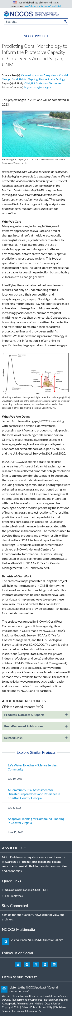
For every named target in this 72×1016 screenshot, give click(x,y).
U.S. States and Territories (46, 83)
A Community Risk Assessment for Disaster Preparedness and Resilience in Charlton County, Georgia (34, 794)
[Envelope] (54, 964)
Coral (15, 79)
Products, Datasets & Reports (24, 714)
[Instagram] (18, 964)
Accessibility (45, 1007)
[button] (65, 14)
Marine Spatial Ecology (52, 79)
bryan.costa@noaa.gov (37, 87)
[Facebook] (27, 964)
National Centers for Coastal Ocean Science (44, 996)
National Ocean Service (47, 1003)
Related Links (13, 738)
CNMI (27, 83)
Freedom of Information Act (27, 1011)
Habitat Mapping (28, 79)
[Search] (65, 21)
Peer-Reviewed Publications (23, 726)
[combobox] (33, 21)
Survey (6, 1011)
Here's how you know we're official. (43, 6)
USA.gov (6, 999)
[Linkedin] (45, 964)
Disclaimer (60, 1007)
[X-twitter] (36, 964)
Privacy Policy (29, 1007)
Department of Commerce (27, 999)
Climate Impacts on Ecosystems (39, 75)
